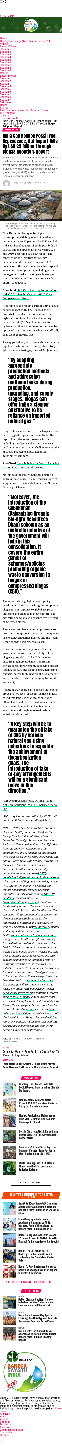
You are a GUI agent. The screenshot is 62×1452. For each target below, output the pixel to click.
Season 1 (5, 49)
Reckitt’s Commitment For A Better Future (24, 110)
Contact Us (6, 1432)
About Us (5, 1419)
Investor (5, 1427)
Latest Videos (8, 46)
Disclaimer (6, 1424)
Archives (5, 1413)
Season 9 (5, 70)
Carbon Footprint (33, 1039)
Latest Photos (8, 75)
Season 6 (5, 62)
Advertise (5, 1416)
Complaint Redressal (12, 1429)
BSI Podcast (7, 113)
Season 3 (5, 54)
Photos (4, 73)
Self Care (5, 102)
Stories (4, 107)
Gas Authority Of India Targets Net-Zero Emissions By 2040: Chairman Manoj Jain (30, 805)
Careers (4, 1435)
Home (3, 38)
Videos (4, 43)
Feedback (5, 1421)
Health (3, 105)
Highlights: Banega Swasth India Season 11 (25, 41)
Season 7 (5, 65)
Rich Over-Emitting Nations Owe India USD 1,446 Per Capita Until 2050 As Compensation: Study (30, 294)
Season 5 (5, 59)
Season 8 (5, 67)
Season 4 (5, 57)
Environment (10, 118)
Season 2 (5, 51)
